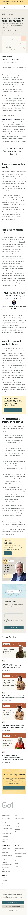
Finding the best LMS (7, 871)
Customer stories (19, 818)
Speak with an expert (14, 788)
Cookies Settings (13, 910)
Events (17, 826)
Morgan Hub (5, 852)
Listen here (8, 553)
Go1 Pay (4, 842)
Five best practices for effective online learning (14, 67)
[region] (13, 902)
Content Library (6, 818)
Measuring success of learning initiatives (12, 64)
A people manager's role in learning (11, 59)
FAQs (16, 866)
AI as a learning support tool (10, 62)
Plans (16, 863)
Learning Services (6, 833)
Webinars (17, 829)
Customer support (19, 848)
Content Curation (6, 825)
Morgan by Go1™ (6, 815)
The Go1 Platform (6, 839)
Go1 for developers (20, 851)
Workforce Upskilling (7, 855)
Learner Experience (7, 831)
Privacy (4, 889)
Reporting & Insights (7, 828)
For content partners (20, 853)
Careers (4, 883)
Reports (17, 823)
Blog (16, 815)
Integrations (5, 836)
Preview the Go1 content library (13, 410)
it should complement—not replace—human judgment (13, 244)
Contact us (4, 880)
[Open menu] (24, 6)
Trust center (18, 860)
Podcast (17, 832)
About (3, 878)
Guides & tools (18, 821)
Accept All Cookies (13, 902)
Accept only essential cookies (13, 906)
